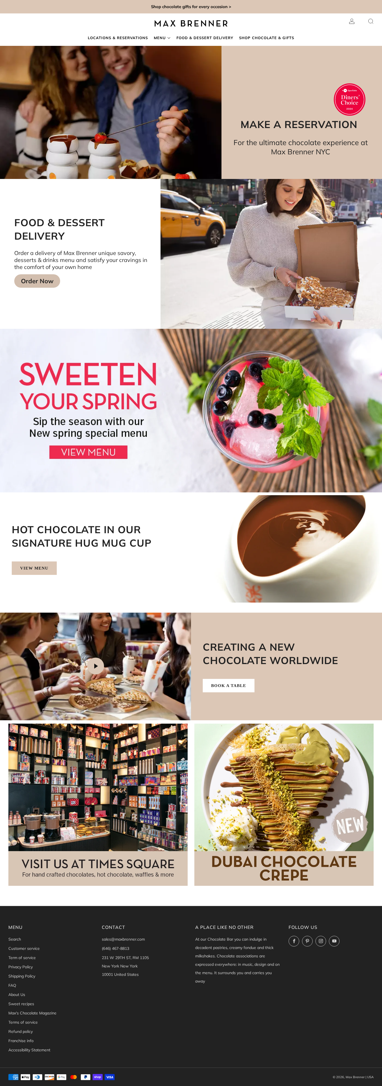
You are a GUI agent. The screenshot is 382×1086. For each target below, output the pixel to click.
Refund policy (20, 1031)
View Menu (34, 568)
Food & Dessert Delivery (204, 38)
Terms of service (23, 1022)
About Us (16, 994)
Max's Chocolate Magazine (32, 1013)
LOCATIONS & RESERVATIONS (118, 38)
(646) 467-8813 (115, 948)
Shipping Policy (21, 976)
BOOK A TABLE (228, 685)
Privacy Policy (20, 966)
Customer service (24, 948)
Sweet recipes (21, 1003)
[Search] (371, 21)
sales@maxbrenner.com (123, 939)
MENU (160, 38)
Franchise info (21, 1040)
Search (14, 939)
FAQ (12, 985)
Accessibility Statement (29, 1049)
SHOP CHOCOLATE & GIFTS (266, 38)
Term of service (22, 957)
